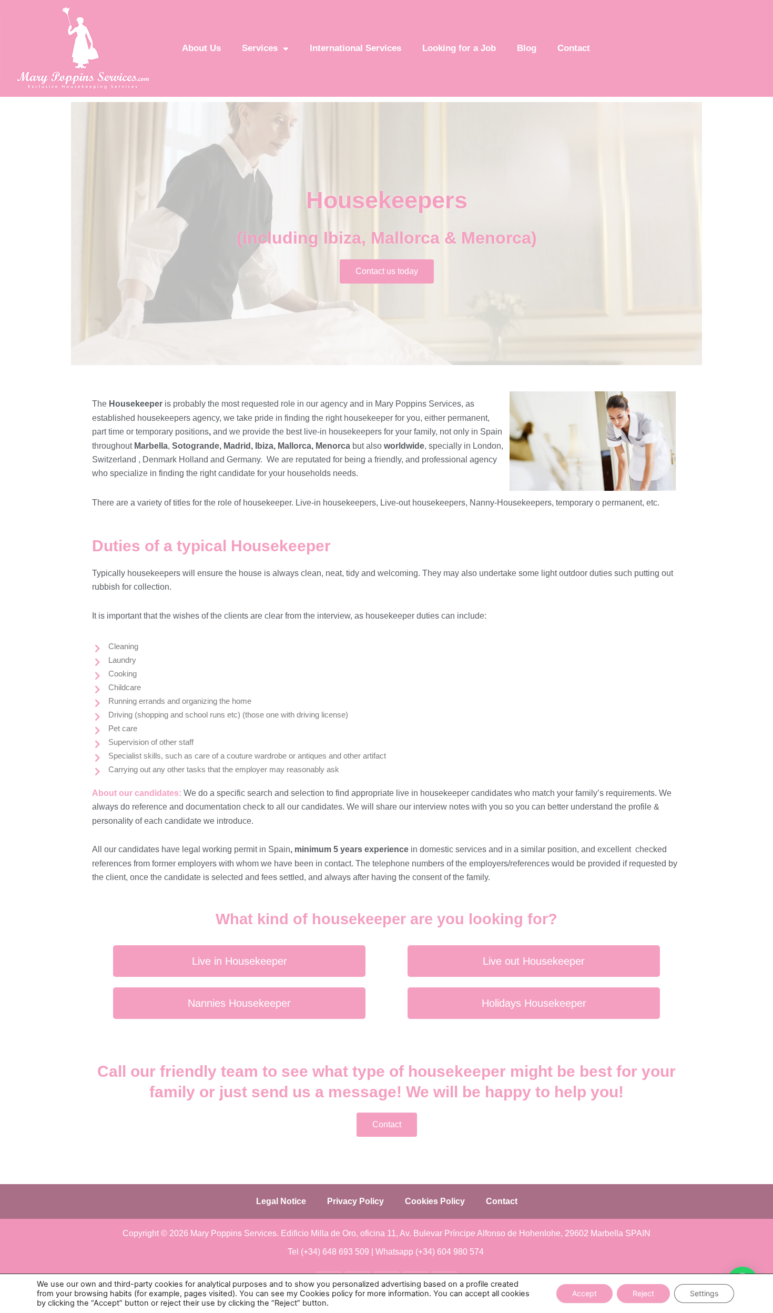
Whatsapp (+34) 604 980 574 (430, 1251)
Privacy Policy (355, 1201)
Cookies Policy (435, 1201)
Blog (526, 48)
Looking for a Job (459, 48)
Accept (584, 1293)
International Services (355, 48)
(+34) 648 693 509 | (338, 1251)
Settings (704, 1293)
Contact (573, 48)
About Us (201, 48)
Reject (643, 1293)
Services (260, 48)
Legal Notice (281, 1201)
